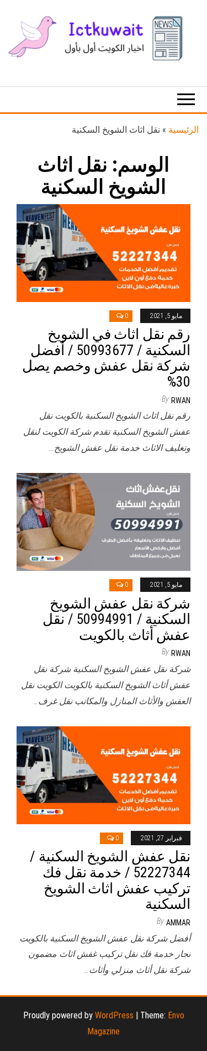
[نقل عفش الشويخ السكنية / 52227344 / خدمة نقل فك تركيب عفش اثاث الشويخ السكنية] (103, 774)
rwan (180, 400)
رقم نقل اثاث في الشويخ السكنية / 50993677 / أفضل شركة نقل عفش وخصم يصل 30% (106, 358)
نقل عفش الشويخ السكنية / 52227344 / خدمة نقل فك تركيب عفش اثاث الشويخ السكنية (110, 880)
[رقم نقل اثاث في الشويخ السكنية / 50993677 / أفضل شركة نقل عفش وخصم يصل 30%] (103, 252)
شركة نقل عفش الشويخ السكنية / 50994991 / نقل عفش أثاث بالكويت (116, 619)
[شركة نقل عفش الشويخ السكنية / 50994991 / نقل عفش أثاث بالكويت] (103, 521)
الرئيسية (183, 129)
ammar (178, 922)
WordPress (114, 1015)
